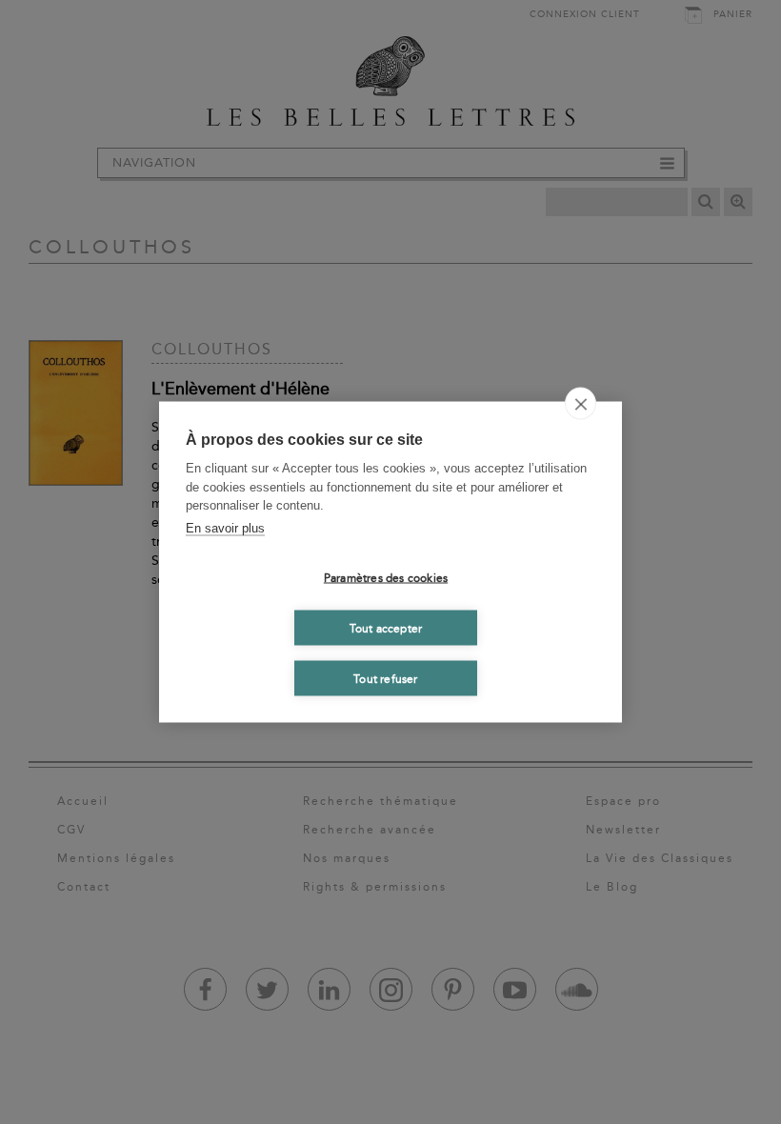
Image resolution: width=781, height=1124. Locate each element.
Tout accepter (386, 627)
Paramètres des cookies (386, 577)
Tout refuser (385, 678)
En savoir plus (225, 527)
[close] (580, 404)
